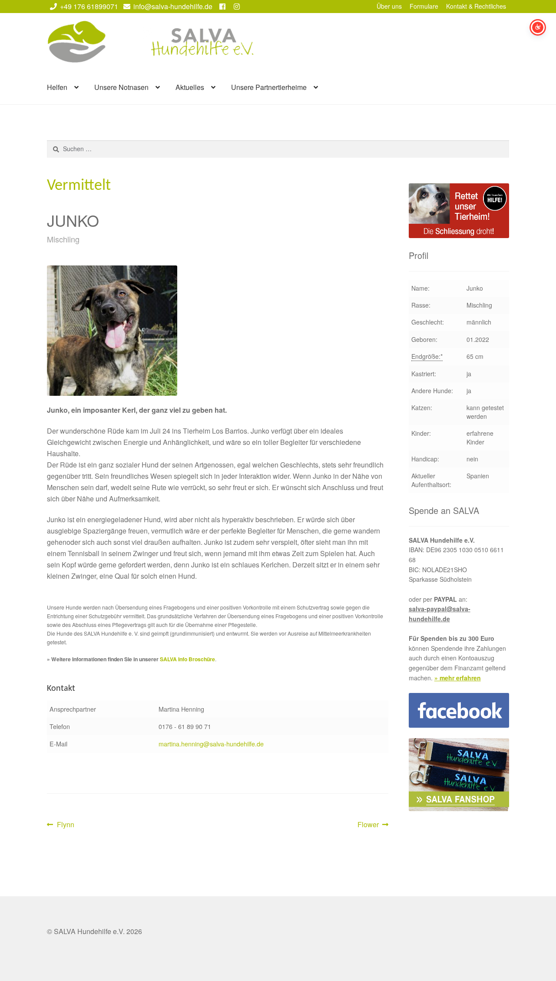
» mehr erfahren (457, 677)
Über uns (389, 6)
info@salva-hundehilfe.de (172, 6)
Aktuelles (189, 87)
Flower (371, 825)
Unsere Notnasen (121, 87)
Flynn (65, 825)
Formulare (424, 6)
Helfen (57, 87)
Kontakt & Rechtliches (476, 6)
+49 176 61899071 (89, 6)
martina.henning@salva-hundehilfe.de (211, 743)
